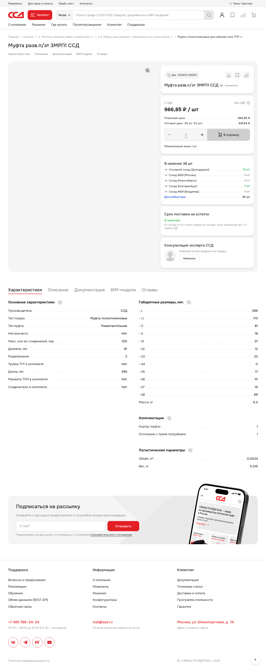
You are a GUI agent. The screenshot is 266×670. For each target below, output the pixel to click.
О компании (17, 25)
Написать (189, 258)
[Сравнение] (243, 15)
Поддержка (136, 25)
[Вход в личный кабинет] (222, 15)
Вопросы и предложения (27, 580)
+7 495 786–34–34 (23, 622)
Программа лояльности (195, 600)
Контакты (86, 3)
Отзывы (102, 54)
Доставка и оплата (40, 3)
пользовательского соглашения (111, 534)
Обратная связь (20, 607)
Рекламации (17, 587)
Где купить (59, 25)
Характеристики (19, 54)
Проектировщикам (87, 25)
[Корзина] (253, 15)
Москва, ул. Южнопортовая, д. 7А (205, 622)
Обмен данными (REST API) (28, 600)
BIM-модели (84, 54)
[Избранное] (232, 15)
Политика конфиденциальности (28, 660)
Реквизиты (15, 3)
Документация (62, 54)
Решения (38, 25)
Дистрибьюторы (175, 197)
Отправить (123, 526)
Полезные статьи (190, 587)
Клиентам (114, 25)
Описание (41, 54)
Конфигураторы (105, 600)
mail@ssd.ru (103, 622)
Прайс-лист (66, 3)
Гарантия (184, 607)
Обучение (15, 593)
